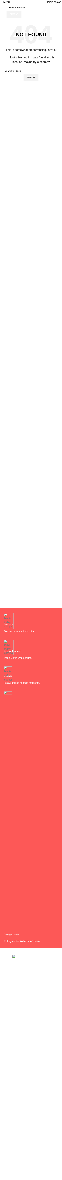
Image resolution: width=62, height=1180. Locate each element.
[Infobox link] (31, 625)
